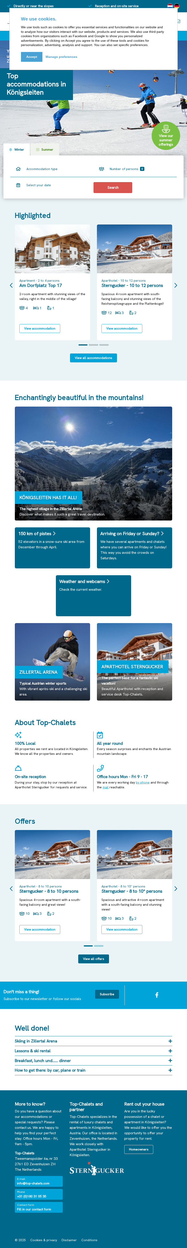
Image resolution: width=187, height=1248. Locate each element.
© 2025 (20, 1240)
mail (106, 787)
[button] (83, 345)
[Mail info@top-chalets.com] (178, 21)
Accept (31, 57)
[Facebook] (157, 995)
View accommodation (39, 328)
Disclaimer (69, 1240)
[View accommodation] (52, 248)
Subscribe (107, 994)
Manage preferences (61, 57)
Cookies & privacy (43, 1240)
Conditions (89, 1240)
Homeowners (138, 1149)
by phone (143, 782)
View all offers (93, 959)
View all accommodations (93, 358)
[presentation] (11, 285)
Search (113, 187)
